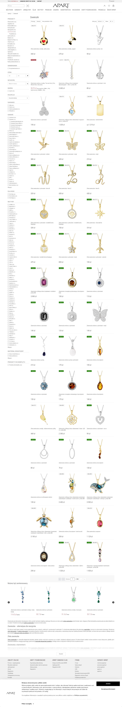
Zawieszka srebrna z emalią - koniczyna (71, 610)
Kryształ (11, 147)
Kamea (11, 225)
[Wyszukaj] (9, 5)
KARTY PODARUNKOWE (89, 10)
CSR (76, 669)
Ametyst (12, 172)
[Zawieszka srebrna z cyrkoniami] (48, 595)
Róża (11, 309)
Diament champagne (16, 125)
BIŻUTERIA (9, 10)
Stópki (11, 328)
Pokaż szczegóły (27, 703)
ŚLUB (34, 10)
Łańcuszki (11, 36)
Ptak (11, 305)
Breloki (10, 57)
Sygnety (11, 23)
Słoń (10, 320)
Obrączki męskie (13, 53)
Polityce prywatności (81, 695)
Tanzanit (12, 158)
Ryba (11, 313)
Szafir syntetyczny (14, 145)
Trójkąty (11, 331)
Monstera (12, 275)
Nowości (39, 21)
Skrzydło (12, 318)
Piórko (11, 294)
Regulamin (10, 671)
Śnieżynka (12, 324)
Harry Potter (13, 219)
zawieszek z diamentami (38, 648)
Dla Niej (12, 194)
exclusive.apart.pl (101, 665)
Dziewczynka (13, 214)
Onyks (11, 181)
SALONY (112, 1)
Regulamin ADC (57, 667)
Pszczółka (12, 303)
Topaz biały (12, 162)
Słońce (11, 322)
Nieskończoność (13, 285)
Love (11, 268)
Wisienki (11, 339)
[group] (23, 602)
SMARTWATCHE (66, 10)
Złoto (11, 105)
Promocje (33, 21)
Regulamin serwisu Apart (81, 675)
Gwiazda (12, 217)
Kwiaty (12, 253)
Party (11, 290)
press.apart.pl (100, 667)
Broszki (11, 45)
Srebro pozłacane (14, 109)
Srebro (11, 107)
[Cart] (113, 6)
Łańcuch (11, 255)
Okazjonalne (12, 47)
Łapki (11, 258)
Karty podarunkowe (14, 61)
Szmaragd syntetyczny (15, 151)
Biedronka (12, 206)
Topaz (11, 160)
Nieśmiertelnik (13, 287)
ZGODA (108, 683)
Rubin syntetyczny (14, 155)
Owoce (11, 288)
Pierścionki (12, 21)
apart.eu (99, 671)
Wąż (11, 335)
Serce (11, 316)
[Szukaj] (27, 75)
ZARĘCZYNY (27, 10)
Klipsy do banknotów (14, 55)
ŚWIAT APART (111, 10)
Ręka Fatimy (12, 307)
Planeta (12, 298)
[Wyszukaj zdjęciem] (27, 6)
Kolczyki (11, 27)
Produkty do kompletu (15, 365)
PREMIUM (48, 10)
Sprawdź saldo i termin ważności (38, 665)
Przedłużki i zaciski (13, 59)
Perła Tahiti (12, 138)
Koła (11, 230)
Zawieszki (12, 31)
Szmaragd (12, 149)
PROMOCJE (101, 10)
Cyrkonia (12, 117)
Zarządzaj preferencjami (108, 689)
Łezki (11, 260)
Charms (11, 41)
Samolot (11, 315)
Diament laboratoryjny (17, 121)
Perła (11, 130)
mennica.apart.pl (101, 663)
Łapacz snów (13, 257)
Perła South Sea (13, 136)
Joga (11, 223)
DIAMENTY (18, 10)
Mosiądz (12, 110)
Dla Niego (12, 197)
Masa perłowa (13, 355)
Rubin (11, 153)
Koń (11, 236)
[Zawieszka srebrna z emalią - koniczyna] (73, 595)
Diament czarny (15, 127)
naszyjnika (87, 629)
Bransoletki (12, 25)
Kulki (11, 247)
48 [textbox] (110, 21)
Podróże (12, 301)
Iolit (10, 177)
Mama (11, 270)
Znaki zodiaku (13, 343)
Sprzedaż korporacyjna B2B (82, 673)
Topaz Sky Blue (13, 166)
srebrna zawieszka (29, 623)
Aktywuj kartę (33, 667)
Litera (11, 264)
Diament (12, 119)
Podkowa (12, 300)
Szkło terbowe (13, 183)
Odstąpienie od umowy (14, 675)
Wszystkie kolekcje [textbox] (13, 98)
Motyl (11, 277)
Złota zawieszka (12, 639)
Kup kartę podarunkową (36, 663)
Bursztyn (12, 173)
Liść (11, 262)
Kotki (11, 240)
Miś (10, 273)
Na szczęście (13, 281)
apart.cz (99, 669)
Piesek (11, 292)
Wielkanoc (12, 337)
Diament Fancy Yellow (16, 123)
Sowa (11, 326)
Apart (11, 91)
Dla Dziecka (13, 196)
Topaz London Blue (14, 164)
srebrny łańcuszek (23, 631)
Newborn (12, 283)
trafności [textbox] (100, 21)
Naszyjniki (12, 29)
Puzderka (12, 34)
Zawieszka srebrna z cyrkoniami (44, 610)
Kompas (11, 234)
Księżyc (11, 245)
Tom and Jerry (13, 330)
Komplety (11, 43)
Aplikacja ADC (56, 665)
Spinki (10, 51)
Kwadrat (12, 249)
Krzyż (11, 243)
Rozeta (12, 311)
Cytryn (11, 175)
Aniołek (12, 204)
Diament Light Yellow (16, 129)
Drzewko (12, 212)
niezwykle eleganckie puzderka (43, 641)
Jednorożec (12, 221)
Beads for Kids (13, 39)
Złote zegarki (12, 49)
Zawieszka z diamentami (37, 649)
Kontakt (10, 677)
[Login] (104, 5)
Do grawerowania (14, 68)
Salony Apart (78, 665)
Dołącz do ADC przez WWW (60, 663)
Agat (11, 170)
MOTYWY (40, 10)
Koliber (11, 232)
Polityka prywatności (80, 677)
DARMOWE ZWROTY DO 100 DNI (27, 1)
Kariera (77, 671)
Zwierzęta (12, 345)
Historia (77, 667)
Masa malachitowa (14, 354)
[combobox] (18, 98)
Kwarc (11, 179)
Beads (10, 38)
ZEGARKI (56, 10)
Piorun (11, 296)
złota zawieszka (67, 621)
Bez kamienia (13, 185)
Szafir (11, 140)
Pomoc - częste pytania (14, 663)
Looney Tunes (13, 266)
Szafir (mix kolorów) (14, 142)
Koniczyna (12, 238)
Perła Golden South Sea (15, 132)
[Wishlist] (109, 5)
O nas (76, 663)
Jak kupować (11, 667)
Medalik (12, 272)
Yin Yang (12, 341)
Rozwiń (61, 654)
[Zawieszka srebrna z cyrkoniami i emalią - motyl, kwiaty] (22, 595)
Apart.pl (9, 13)
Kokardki (12, 228)
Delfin (11, 210)
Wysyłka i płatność (13, 665)
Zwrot (9, 669)
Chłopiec (12, 208)
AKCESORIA (76, 10)
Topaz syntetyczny (14, 168)
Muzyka (11, 279)
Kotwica (11, 242)
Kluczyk (11, 227)
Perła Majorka (13, 134)
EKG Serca (12, 215)
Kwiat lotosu (13, 251)
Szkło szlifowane (14, 157)
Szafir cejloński (13, 143)
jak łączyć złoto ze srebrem (21, 633)
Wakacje (12, 333)
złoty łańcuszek (12, 631)
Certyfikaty (10, 673)
